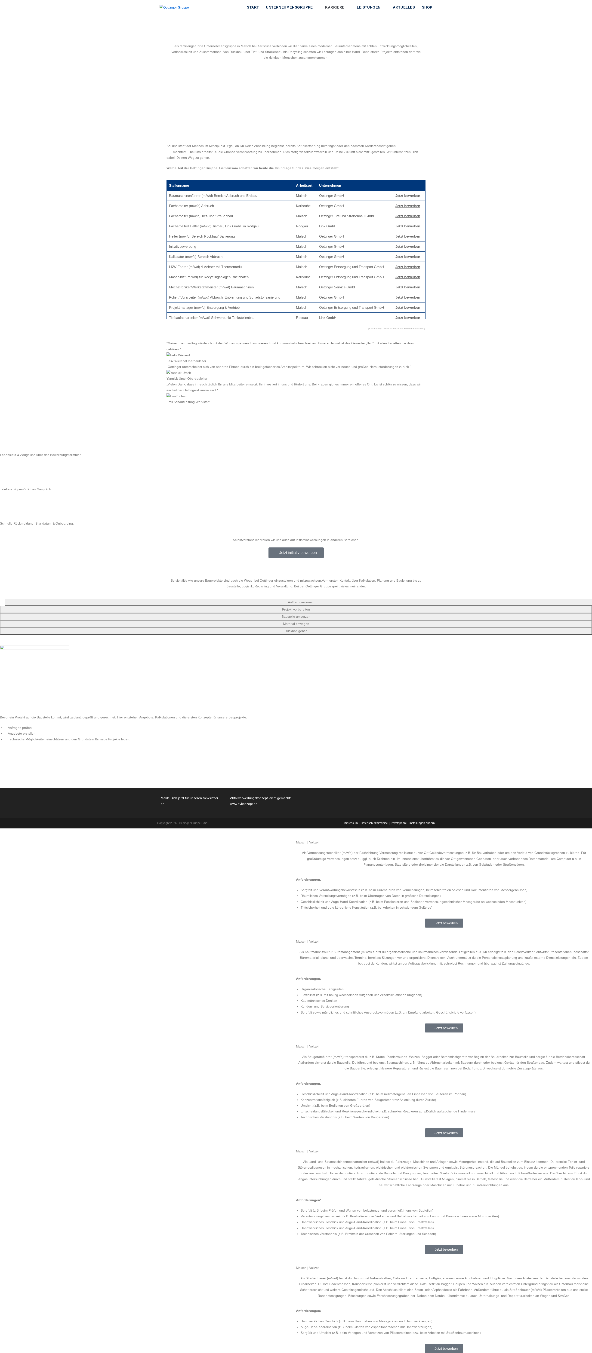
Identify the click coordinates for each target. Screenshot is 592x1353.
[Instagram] (185, 773)
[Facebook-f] (172, 773)
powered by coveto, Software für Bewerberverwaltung (397, 328)
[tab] (296, 609)
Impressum (351, 823)
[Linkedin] (197, 773)
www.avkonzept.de (243, 804)
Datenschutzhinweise (374, 823)
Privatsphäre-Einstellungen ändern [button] (413, 823)
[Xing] (210, 773)
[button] (444, 923)
